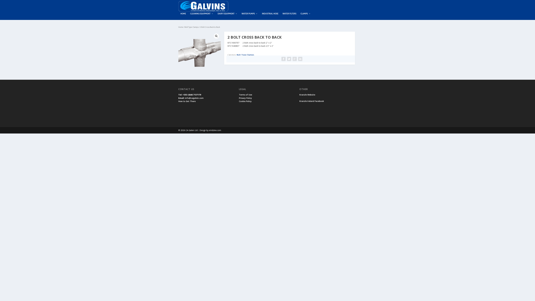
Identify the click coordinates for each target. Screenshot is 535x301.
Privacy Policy (245, 98)
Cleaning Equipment (200, 14)
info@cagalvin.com (194, 98)
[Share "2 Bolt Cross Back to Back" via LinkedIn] (300, 59)
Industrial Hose (270, 14)
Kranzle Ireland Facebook (311, 101)
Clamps (304, 14)
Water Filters (289, 14)
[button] (216, 36)
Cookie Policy (245, 101)
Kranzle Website (307, 94)
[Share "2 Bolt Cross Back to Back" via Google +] (295, 59)
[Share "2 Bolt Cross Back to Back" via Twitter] (289, 59)
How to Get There (187, 101)
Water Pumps (248, 14)
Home (183, 14)
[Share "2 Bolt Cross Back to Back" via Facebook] (283, 59)
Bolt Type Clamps (192, 27)
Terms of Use (245, 94)
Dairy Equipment (226, 14)
